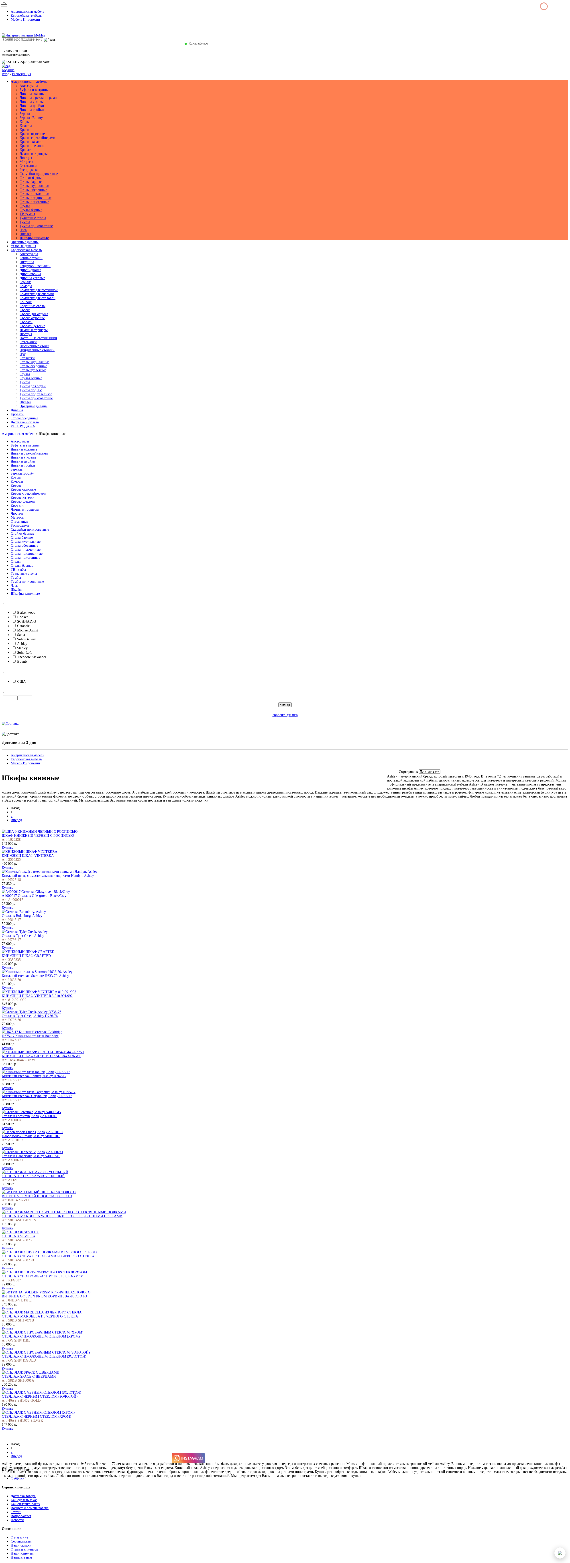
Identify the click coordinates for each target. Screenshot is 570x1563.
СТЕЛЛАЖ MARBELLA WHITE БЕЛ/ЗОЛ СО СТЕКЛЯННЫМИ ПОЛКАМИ (62, 1216)
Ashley (22, 643)
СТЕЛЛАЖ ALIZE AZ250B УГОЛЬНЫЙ (33, 1176)
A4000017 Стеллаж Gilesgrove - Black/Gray (34, 895)
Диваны (17, 410)
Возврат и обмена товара (30, 1508)
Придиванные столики (37, 350)
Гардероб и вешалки (35, 266)
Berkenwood (26, 612)
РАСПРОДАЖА (23, 426)
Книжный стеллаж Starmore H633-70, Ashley (35, 976)
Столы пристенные (34, 202)
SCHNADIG (26, 621)
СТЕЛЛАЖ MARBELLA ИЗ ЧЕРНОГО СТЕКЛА (40, 1316)
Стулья (25, 206)
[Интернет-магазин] (23, 35)
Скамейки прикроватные (39, 174)
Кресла (25, 130)
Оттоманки (28, 166)
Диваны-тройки (32, 110)
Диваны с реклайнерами (38, 97)
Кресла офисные (32, 134)
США (21, 681)
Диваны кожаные (33, 93)
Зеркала (25, 114)
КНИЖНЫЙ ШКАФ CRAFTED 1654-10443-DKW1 (41, 1056)
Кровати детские (32, 326)
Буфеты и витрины (34, 89)
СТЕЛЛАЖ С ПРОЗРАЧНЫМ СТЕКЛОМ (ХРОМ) (41, 1336)
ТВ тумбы (27, 214)
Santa (21, 635)
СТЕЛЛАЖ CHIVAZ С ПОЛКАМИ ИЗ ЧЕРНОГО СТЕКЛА (48, 1256)
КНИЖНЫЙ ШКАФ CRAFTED (26, 956)
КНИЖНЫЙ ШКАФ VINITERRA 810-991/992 (37, 996)
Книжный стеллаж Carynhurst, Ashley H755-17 (37, 1096)
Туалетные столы (33, 218)
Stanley (22, 648)
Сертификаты (21, 1541)
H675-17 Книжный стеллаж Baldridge (30, 1036)
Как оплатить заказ (25, 1504)
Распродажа (29, 170)
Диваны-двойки (32, 106)
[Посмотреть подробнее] (39, 831)
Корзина (8, 70)
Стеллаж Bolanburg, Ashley (22, 916)
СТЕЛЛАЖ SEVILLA (18, 1236)
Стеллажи (27, 358)
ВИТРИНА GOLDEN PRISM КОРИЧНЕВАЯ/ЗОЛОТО (44, 1296)
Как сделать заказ (24, 1500)
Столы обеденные (33, 190)
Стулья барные (31, 210)
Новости (17, 1520)
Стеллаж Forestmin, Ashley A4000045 (29, 1116)
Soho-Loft (24, 652)
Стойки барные (31, 178)
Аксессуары (29, 85)
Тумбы (25, 222)
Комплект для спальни (37, 294)
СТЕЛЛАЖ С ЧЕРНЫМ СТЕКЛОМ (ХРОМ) (36, 1416)
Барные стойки (31, 258)
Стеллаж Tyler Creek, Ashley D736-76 (30, 1016)
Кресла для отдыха (34, 314)
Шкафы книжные (34, 238)
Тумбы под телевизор (36, 394)
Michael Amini (27, 630)
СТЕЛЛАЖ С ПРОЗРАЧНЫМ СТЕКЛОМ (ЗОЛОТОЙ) (44, 1356)
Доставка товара (23, 1496)
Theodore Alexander (31, 657)
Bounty (22, 661)
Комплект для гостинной (39, 290)
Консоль (26, 302)
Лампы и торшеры (34, 154)
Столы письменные (34, 194)
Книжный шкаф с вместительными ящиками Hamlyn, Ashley (48, 875)
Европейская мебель (26, 15)
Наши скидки (21, 1545)
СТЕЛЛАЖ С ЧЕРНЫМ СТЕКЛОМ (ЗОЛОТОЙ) (39, 1396)
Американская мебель (27, 11)
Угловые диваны (23, 246)
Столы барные (31, 182)
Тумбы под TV (31, 390)
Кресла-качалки (31, 142)
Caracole (23, 626)
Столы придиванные (35, 198)
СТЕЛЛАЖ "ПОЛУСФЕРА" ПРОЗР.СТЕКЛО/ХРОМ (42, 1276)
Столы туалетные (33, 370)
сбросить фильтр (285, 715)
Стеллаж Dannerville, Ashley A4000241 (31, 1156)
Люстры (26, 158)
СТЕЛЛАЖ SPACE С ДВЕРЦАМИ (29, 1376)
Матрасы (26, 162)
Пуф (23, 354)
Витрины (27, 262)
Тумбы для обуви (33, 386)
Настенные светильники (38, 338)
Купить (7, 847)
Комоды (26, 126)
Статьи (16, 1512)
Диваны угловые (32, 102)
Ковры (25, 122)
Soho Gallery (26, 639)
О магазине (19, 1537)
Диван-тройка (30, 274)
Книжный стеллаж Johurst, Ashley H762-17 (34, 1076)
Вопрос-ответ (21, 1516)
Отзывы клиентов (24, 1549)
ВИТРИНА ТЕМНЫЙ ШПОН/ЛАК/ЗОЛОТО (37, 1196)
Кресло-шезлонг (32, 146)
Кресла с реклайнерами (37, 138)
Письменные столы (34, 346)
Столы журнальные (34, 186)
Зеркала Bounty (31, 118)
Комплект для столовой (37, 298)
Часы (23, 230)
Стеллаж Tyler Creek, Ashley (23, 936)
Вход (5, 74)
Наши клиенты (22, 1553)
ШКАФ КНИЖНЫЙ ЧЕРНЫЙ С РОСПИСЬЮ (38, 835)
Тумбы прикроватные (36, 226)
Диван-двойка (30, 270)
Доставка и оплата (25, 422)
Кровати (26, 150)
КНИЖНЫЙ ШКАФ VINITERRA (28, 855)
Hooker (22, 617)
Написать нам (21, 1557)
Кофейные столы (32, 306)
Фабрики (17, 1478)
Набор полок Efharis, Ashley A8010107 (31, 1136)
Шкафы (25, 234)
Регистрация (21, 74)
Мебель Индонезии (25, 19)
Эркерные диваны (25, 242)
